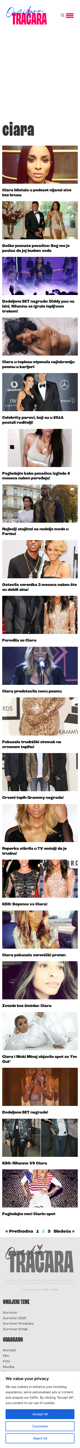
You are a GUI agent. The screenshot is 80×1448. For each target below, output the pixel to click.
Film (6, 1356)
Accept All (40, 1414)
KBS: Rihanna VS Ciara (24, 1164)
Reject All (40, 1438)
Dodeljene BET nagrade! (25, 1113)
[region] (40, 1409)
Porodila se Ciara (19, 641)
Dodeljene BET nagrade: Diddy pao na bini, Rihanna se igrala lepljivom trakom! (38, 306)
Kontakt (9, 1350)
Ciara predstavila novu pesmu (32, 692)
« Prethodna (19, 1231)
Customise (40, 1426)
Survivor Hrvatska (18, 1324)
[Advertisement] (40, 75)
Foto (6, 1361)
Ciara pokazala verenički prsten (34, 955)
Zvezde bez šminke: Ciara (27, 1006)
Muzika (8, 1367)
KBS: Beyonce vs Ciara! (25, 904)
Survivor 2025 (14, 1318)
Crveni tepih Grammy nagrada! (33, 798)
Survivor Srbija (15, 1329)
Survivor (10, 1313)
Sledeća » (64, 1231)
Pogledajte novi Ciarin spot (28, 1214)
